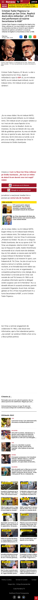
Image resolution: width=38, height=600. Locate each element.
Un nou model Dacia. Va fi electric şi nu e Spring (28, 539)
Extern (14, 455)
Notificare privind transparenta (19, 593)
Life (13, 418)
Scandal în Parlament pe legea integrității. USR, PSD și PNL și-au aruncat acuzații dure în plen (9, 493)
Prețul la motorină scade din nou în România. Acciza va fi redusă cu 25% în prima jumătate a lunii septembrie (23, 5)
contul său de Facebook (20, 198)
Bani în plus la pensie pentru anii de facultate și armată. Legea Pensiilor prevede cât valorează (9, 571)
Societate (14, 430)
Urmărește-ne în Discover (20, 185)
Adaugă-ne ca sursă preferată (21, 190)
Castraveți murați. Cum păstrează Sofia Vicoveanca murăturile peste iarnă (24, 421)
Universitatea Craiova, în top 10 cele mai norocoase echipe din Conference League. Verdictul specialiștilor (16, 407)
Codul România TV (19, 588)
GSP (19, 77)
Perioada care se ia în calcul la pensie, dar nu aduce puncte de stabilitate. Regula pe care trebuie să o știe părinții (17, 401)
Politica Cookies (7, 579)
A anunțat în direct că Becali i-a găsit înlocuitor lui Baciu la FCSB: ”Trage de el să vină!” (28, 556)
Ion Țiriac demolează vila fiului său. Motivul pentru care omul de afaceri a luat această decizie (24, 217)
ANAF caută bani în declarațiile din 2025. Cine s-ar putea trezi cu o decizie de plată (28, 508)
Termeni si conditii (21, 579)
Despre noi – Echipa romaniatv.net (19, 584)
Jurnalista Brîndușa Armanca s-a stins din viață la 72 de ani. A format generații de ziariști (9, 556)
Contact (34, 579)
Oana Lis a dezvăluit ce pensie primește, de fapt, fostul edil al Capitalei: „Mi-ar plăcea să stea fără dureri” (23, 447)
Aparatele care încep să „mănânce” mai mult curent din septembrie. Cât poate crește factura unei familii (9, 524)
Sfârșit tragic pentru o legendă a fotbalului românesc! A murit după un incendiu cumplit (9, 508)
